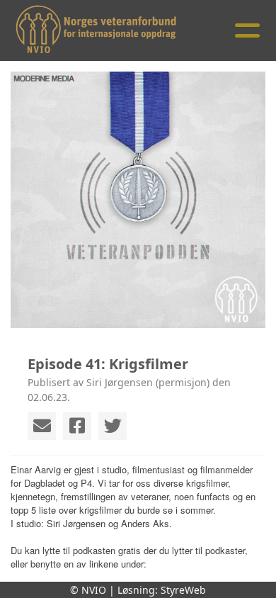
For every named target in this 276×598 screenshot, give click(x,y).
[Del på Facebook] (77, 426)
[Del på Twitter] (112, 426)
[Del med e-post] (42, 426)
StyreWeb (183, 590)
